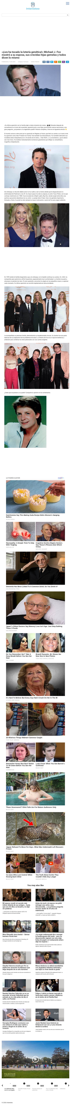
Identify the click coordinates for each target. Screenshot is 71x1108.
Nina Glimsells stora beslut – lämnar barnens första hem (16, 935)
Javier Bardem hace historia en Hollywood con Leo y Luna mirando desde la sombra (49, 1025)
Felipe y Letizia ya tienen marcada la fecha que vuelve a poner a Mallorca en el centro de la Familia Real (49, 995)
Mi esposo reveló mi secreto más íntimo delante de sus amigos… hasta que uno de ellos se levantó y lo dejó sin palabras (16, 906)
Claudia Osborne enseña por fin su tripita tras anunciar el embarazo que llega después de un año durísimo (16, 967)
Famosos (25, 61)
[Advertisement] (35, 33)
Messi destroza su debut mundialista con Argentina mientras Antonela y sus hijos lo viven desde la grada (49, 967)
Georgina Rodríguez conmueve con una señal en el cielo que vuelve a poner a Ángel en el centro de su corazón (16, 1025)
